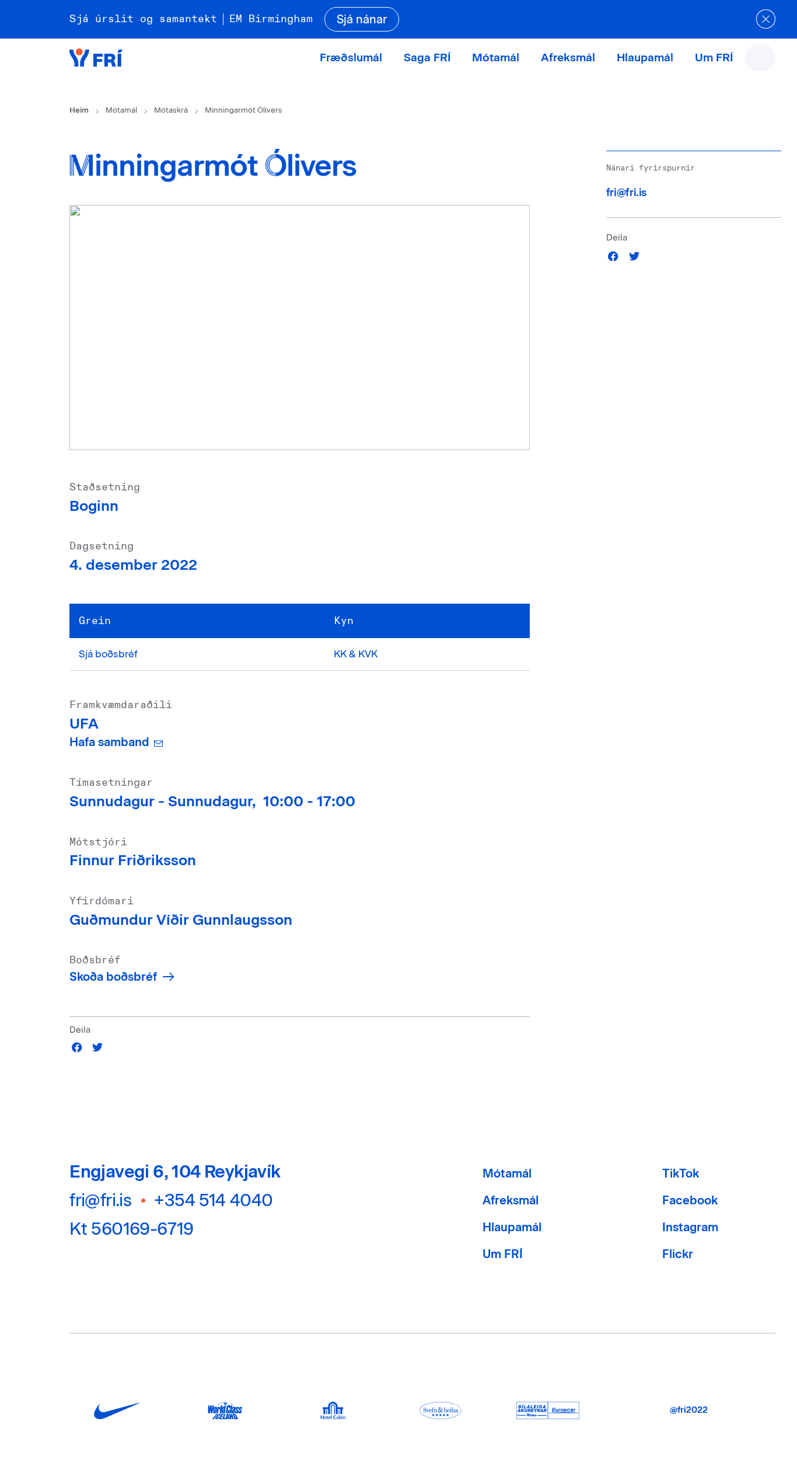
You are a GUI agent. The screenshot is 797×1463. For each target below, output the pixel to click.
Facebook (690, 1200)
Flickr (677, 1254)
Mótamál (495, 57)
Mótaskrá (171, 110)
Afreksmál (568, 57)
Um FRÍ (714, 57)
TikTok (680, 1173)
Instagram (690, 1227)
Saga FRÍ (427, 57)
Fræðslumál (351, 57)
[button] (77, 1047)
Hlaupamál (645, 57)
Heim (79, 110)
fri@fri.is (626, 192)
